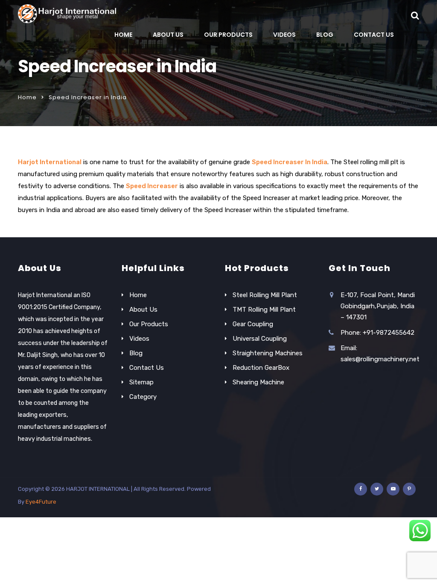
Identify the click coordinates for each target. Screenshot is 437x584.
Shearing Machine (258, 382)
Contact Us (374, 34)
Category (143, 397)
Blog (324, 34)
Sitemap (141, 382)
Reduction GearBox (261, 368)
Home (123, 34)
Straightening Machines (268, 353)
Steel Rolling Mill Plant (265, 295)
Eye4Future (41, 501)
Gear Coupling (253, 324)
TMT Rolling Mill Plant (264, 309)
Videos (284, 34)
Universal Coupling (260, 338)
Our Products (228, 34)
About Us (168, 34)
